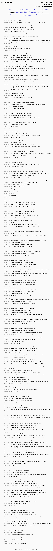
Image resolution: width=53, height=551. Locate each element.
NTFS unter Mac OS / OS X (17, 539)
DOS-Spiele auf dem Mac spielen (19, 528)
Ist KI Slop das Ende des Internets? (19, 133)
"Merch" (33, 9)
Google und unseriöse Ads (17, 77)
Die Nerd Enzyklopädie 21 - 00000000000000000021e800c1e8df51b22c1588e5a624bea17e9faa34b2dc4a (30, 298)
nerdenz (16, 14)
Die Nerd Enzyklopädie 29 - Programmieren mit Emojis (23, 280)
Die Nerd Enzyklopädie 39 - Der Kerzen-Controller (22, 258)
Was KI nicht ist (14, 126)
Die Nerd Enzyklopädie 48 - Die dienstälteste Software (24, 169)
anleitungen (22, 14)
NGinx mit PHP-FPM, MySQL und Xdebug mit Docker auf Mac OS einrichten (28, 461)
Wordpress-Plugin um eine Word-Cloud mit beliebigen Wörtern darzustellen (28, 474)
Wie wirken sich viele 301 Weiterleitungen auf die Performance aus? (27, 490)
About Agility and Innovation (17, 186)
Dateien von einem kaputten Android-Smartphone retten (24, 440)
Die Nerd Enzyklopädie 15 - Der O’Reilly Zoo (21, 312)
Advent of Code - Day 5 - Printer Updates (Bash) (22, 209)
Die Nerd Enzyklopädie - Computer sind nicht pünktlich (24, 348)
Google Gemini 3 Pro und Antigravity (19, 111)
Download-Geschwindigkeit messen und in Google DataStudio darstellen (28, 485)
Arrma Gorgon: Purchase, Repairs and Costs (21, 55)
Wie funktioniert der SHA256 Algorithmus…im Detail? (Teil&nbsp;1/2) (27, 363)
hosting (35, 14)
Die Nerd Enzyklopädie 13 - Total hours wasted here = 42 (24, 317)
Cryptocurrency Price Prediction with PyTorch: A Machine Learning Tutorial (28, 240)
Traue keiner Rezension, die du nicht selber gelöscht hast (24, 36)
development (45, 14)
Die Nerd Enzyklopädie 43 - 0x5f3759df (20, 242)
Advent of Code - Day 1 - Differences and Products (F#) (24, 218)
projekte (24, 15)
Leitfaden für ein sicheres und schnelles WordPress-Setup (24, 389)
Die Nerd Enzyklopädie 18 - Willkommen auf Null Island (24, 306)
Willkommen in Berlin (16, 459)
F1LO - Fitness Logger (16, 38)
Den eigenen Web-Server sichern (18, 468)
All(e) (5, 548)
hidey (12, 233)
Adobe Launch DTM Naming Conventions (20, 177)
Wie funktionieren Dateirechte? (18, 377)
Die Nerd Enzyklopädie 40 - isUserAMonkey (21, 255)
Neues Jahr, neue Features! (17, 95)
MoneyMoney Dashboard (17, 106)
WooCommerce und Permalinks (18, 521)
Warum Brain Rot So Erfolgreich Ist (19, 129)
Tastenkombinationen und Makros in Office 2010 (22, 512)
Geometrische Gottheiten (36, 12)
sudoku (12, 222)
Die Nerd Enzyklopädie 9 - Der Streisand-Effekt (22, 326)
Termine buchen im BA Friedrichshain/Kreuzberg (22, 452)
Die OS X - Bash (14, 465)
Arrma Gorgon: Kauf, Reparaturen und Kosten (21, 57)
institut (46, 9)
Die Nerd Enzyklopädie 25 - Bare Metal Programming (23, 289)
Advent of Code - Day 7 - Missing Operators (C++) (23, 204)
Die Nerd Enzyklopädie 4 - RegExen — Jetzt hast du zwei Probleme (26, 337)
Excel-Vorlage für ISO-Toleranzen (18, 503)
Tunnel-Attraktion (15, 160)
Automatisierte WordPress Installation (20, 383)
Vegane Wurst (14, 131)
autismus (29, 15)
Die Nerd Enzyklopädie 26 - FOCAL (19, 287)
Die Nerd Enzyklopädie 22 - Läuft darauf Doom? (22, 295)
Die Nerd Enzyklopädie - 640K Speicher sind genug (23, 339)
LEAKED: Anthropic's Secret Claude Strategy (21, 25)
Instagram (17, 9)
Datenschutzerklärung (16, 198)
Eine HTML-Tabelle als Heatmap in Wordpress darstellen (24, 476)
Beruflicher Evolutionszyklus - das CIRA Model (22, 220)
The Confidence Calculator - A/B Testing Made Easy (23, 29)
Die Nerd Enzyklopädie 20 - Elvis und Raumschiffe (22, 301)
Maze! (12, 368)
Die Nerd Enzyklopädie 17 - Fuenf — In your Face (22, 308)
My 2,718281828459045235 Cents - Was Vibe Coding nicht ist (25, 164)
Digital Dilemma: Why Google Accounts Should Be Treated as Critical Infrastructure (30, 40)
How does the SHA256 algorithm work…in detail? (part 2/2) (25, 224)
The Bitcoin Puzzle (15, 229)
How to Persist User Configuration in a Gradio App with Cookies (26, 231)
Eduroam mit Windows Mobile (18, 508)
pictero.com (14, 50)
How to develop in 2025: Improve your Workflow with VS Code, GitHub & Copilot (29, 180)
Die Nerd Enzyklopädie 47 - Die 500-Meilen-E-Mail (23, 175)
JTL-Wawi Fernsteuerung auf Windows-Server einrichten (24, 501)
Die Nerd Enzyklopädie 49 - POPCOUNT (20, 73)
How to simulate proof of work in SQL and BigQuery (23, 144)
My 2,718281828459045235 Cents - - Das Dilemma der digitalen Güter (27, 246)
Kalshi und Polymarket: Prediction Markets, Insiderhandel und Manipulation (28, 61)
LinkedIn (11, 9)
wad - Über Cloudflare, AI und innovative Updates (22, 102)
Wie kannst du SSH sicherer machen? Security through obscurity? (26, 423)
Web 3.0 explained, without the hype (19, 357)
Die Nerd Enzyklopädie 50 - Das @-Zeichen (21, 34)
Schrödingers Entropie (16, 142)
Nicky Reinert (7, 3)
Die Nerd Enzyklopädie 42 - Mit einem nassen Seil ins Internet (25, 251)
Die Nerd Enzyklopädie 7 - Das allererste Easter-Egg (23, 330)
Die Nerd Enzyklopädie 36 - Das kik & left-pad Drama (23, 264)
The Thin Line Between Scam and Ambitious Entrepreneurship (25, 146)
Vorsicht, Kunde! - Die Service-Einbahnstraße (21, 115)
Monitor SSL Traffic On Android (18, 155)
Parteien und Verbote (16, 100)
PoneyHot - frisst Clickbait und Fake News (21, 184)
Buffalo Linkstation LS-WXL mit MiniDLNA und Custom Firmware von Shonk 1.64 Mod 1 (31, 523)
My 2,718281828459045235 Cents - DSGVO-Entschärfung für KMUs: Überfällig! (30, 173)
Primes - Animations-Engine (17, 341)
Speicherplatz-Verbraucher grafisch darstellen (22, 534)
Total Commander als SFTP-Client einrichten (21, 499)
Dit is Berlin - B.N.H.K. (22, 12)
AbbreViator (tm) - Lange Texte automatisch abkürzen (23, 425)
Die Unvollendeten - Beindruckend (19, 124)
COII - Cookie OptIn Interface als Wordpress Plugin (23, 481)
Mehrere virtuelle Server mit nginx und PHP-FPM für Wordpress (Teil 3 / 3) (28, 413)
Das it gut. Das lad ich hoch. (17, 137)
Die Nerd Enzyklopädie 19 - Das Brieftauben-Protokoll (23, 303)
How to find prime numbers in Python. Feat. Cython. (23, 249)
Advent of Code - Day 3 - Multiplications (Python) (22, 213)
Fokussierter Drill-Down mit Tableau (19, 421)
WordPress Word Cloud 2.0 (17, 394)
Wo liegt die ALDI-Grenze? (17, 120)
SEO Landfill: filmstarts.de (17, 166)
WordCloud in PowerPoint (17, 530)
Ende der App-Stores (16, 20)
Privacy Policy (14, 191)
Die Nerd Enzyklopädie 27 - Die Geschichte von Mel (23, 284)
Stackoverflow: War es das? (17, 93)
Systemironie (14, 46)
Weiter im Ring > (35, 549)
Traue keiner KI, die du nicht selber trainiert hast (22, 66)
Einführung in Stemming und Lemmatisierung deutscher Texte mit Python (28, 375)
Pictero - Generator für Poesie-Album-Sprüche (22, 407)
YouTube (23, 9)
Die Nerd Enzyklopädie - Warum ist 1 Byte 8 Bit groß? (23, 346)
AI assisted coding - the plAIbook (18, 140)
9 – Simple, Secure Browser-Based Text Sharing (22, 27)
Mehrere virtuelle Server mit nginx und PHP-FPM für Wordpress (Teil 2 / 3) (28, 415)
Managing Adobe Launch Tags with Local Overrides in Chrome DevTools (28, 355)
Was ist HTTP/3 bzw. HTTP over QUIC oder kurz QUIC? (23, 450)
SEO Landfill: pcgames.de (17, 162)
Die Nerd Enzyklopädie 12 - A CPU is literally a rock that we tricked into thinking (29, 319)
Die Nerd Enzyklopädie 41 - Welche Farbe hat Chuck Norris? (25, 253)
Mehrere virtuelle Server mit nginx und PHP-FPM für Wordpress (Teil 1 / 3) (28, 435)
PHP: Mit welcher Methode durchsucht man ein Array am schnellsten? (27, 437)
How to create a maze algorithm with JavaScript (22, 398)
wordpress (29, 14)
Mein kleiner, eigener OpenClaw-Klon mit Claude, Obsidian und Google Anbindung (30, 75)
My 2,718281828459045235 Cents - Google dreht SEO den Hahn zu (27, 171)
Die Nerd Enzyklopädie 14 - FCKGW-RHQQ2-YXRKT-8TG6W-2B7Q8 (26, 314)
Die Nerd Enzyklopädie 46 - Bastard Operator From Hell (24, 182)
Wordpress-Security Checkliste (18, 543)
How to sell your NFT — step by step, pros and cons (23, 359)
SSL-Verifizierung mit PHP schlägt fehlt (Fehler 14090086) (24, 494)
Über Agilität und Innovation (17, 189)
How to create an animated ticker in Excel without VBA (23, 122)
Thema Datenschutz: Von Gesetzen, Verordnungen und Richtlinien (26, 488)
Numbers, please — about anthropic (19, 53)
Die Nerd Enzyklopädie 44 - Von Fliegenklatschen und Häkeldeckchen (27, 238)
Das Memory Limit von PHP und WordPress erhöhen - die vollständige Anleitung (29, 381)
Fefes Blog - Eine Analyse (17, 405)
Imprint (12, 193)
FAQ (12, 541)
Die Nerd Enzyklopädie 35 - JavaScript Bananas (22, 266)
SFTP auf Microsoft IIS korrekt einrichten (20, 519)
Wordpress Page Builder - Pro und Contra (20, 470)
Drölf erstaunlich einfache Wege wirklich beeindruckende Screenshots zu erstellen (30, 454)
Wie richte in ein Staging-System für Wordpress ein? (23, 479)
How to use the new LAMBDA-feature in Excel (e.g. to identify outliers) (27, 366)
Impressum (13, 195)
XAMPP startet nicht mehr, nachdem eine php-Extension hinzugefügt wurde (28, 492)
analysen (10, 14)
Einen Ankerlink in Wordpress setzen (19, 472)
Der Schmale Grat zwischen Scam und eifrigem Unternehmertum (26, 149)
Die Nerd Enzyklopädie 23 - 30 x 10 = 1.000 (21, 293)
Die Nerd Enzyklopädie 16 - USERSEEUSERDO (21, 310)
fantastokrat (26, 11)
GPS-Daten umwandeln (16, 532)
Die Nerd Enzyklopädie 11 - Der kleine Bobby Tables (23, 321)
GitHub (27, 9)
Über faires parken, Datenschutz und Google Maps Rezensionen (26, 135)
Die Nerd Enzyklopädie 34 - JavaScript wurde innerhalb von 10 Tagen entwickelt (30, 269)
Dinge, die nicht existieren (17, 391)
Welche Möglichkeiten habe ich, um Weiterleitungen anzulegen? (26, 517)
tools (39, 14)
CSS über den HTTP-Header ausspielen (20, 396)
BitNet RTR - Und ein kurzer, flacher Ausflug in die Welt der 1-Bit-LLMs (27, 82)
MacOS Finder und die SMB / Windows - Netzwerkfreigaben (25, 525)
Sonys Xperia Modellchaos (17, 403)
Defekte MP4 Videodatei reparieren (19, 510)
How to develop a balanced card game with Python (23, 350)
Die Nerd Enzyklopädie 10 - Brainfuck (19, 323)
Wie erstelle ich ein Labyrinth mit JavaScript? (21, 400)
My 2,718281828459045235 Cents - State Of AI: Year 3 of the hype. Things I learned (31, 153)
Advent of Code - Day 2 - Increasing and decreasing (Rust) (25, 215)
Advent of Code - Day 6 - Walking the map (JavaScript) (24, 206)
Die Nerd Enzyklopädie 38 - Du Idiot (19, 260)
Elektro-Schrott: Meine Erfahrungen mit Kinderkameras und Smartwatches (28, 68)
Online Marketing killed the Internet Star (20, 379)
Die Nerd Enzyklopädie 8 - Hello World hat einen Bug (23, 328)
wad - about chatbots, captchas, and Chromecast (22, 151)
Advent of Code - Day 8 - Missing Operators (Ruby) (23, 202)
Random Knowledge (15, 352)
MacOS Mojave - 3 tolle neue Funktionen (20, 456)
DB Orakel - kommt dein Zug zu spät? (19, 64)
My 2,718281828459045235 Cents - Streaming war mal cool (25, 108)
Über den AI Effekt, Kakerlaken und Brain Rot (21, 97)
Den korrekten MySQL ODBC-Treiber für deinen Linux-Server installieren (28, 429)
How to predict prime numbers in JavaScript (21, 244)
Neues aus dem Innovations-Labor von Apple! (21, 113)
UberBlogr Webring (28, 549)
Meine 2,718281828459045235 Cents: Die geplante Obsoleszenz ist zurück (28, 104)
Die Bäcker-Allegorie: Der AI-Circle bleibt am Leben (23, 70)
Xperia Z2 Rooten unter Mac (17, 505)
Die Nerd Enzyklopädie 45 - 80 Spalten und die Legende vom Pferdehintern (28, 235)
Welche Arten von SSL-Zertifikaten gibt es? (21, 496)
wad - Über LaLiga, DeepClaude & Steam (20, 48)
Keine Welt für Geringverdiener (18, 31)
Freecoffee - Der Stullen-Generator (19, 343)
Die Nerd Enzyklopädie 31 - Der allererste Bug (21, 275)
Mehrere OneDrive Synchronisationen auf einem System (24, 157)
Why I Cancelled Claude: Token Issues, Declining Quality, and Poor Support (28, 59)
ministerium (39, 9)
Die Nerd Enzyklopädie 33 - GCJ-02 (19, 271)
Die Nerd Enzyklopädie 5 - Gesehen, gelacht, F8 (22, 334)
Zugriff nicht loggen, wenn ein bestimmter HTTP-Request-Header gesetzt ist (29, 442)
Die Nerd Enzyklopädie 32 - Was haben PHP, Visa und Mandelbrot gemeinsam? (29, 273)
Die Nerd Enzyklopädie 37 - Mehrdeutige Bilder (22, 262)
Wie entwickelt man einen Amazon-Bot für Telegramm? (24, 483)
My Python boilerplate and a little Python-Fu (21, 370)
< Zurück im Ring (17, 549)
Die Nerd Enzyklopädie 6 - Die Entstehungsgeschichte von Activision (27, 332)
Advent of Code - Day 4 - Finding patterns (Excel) (22, 211)
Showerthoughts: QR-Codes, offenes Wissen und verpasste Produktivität (28, 22)
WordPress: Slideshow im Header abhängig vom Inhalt (23, 514)
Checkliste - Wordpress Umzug (18, 463)
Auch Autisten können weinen (18, 200)
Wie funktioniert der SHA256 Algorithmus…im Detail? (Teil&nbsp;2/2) (27, 361)
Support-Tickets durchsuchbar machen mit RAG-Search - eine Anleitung (28, 84)
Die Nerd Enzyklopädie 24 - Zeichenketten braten (22, 291)
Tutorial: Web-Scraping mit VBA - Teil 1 (20, 537)
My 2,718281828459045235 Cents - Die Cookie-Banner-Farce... (26, 117)
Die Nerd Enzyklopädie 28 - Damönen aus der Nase (23, 282)
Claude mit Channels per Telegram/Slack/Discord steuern (24, 79)
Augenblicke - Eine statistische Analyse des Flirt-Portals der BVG (26, 372)
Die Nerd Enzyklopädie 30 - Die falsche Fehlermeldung (24, 278)
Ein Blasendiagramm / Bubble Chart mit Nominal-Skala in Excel (25, 444)
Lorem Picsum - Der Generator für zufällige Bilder (22, 427)
